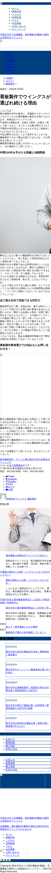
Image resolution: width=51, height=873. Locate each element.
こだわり (16, 14)
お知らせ (10, 739)
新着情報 (10, 742)
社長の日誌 (11, 749)
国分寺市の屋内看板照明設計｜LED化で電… (28, 608)
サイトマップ (19, 29)
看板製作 (10, 84)
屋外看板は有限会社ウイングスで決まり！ (27, 555)
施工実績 (10, 746)
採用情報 (16, 17)
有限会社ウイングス (16, 499)
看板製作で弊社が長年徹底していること (26, 632)
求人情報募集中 (17, 465)
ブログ (15, 20)
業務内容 (16, 11)
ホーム (15, 8)
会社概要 (16, 23)
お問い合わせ (19, 26)
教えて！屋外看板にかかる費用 (21, 627)
